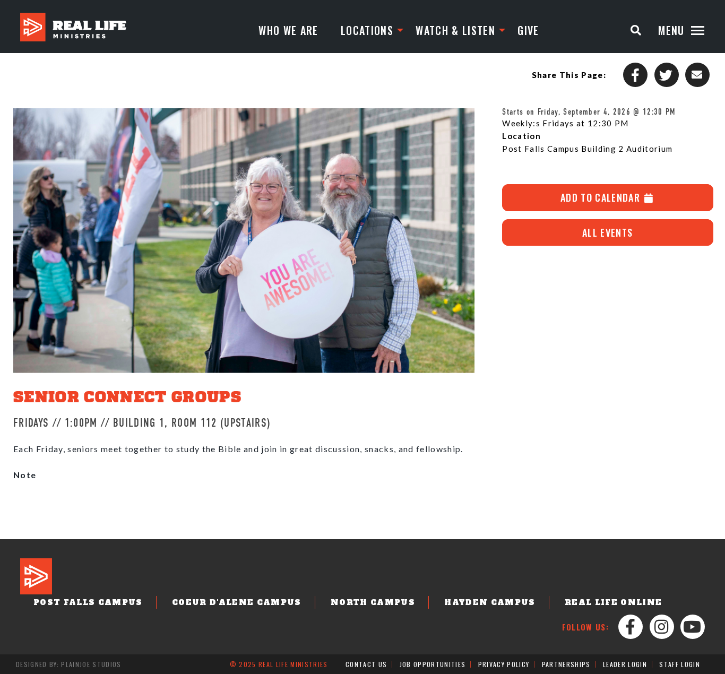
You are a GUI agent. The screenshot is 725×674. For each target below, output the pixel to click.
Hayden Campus (489, 602)
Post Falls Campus (88, 602)
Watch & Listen (455, 30)
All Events (607, 232)
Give (528, 30)
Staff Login (679, 664)
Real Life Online (613, 602)
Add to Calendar (601, 197)
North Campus (373, 602)
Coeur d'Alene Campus (236, 602)
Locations (367, 30)
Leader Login (625, 664)
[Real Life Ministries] (73, 27)
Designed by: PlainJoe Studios (69, 664)
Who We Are (288, 30)
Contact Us (366, 664)
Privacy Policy (504, 664)
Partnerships (566, 664)
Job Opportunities (433, 664)
